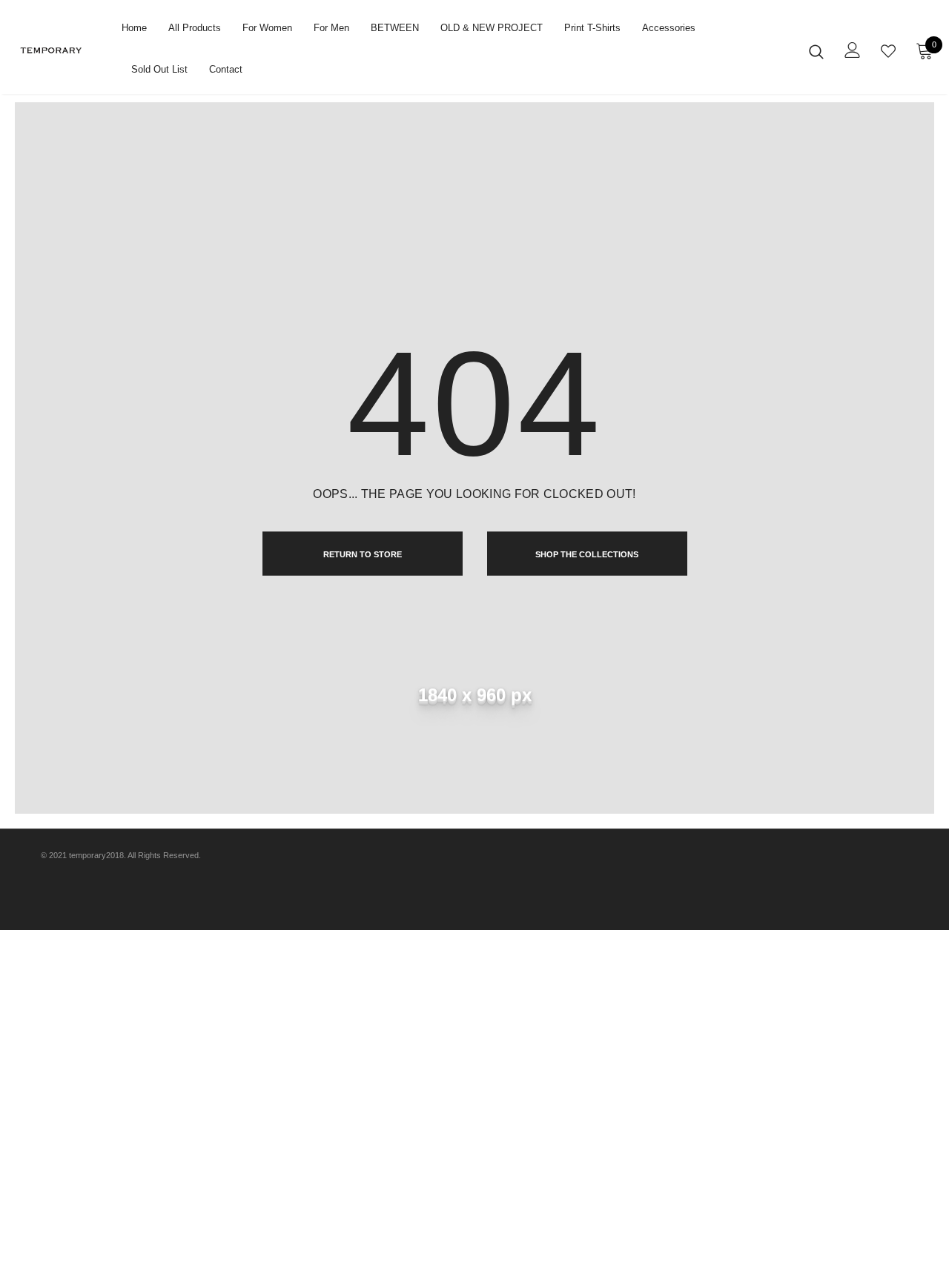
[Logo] (62, 50)
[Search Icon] (816, 51)
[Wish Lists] (888, 51)
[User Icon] (852, 50)
